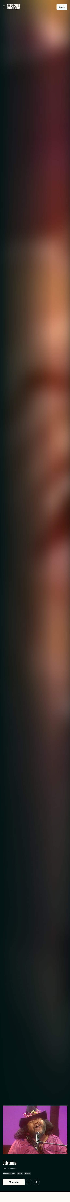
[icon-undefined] (29, 1182)
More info (14, 1182)
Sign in (62, 7)
